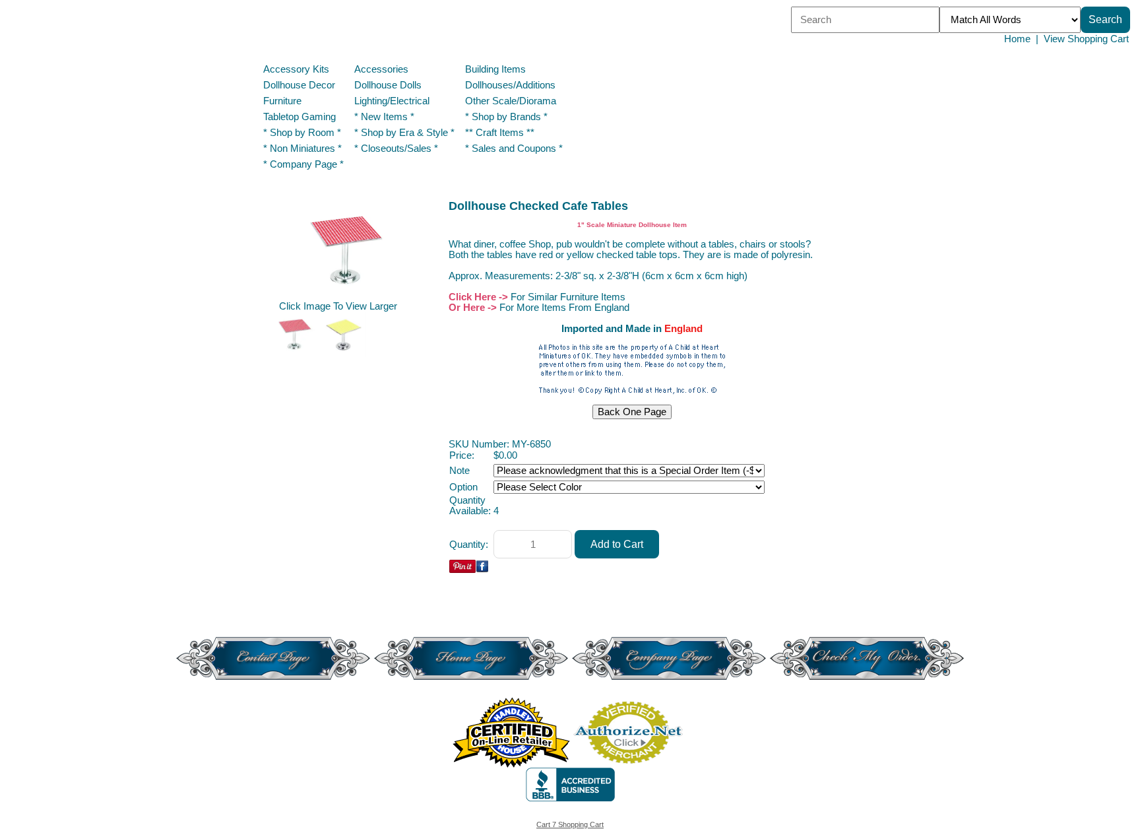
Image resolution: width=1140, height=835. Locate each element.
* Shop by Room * (302, 132)
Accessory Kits (296, 69)
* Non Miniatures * (302, 148)
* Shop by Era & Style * (404, 132)
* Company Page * (303, 164)
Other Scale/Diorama (510, 101)
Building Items (495, 69)
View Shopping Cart (1086, 39)
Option (463, 487)
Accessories (381, 69)
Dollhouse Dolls (388, 85)
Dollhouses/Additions (510, 85)
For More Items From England (564, 307)
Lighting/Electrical (393, 101)
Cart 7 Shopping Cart (570, 824)
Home (1017, 39)
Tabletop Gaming (299, 117)
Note (459, 470)
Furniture (282, 101)
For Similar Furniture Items (568, 297)
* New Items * (384, 117)
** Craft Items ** (499, 132)
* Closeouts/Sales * (396, 148)
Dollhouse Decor (299, 85)
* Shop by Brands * (506, 117)
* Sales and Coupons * (514, 148)
